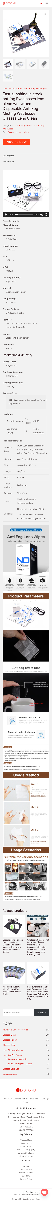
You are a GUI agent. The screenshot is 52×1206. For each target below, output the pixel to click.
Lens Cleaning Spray (13, 1050)
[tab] (26, 156)
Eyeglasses (13, 132)
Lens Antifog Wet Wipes (20, 1063)
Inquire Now (16, 142)
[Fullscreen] (46, 214)
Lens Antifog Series (12, 1055)
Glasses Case (9, 1045)
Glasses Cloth (9, 1035)
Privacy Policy (26, 1179)
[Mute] (41, 214)
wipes (26, 132)
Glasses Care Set (11, 1069)
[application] (26, 193)
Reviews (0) (8, 161)
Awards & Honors (26, 1173)
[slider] (24, 214)
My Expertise (26, 1169)
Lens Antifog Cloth (17, 1059)
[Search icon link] (41, 3)
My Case (26, 1166)
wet (21, 132)
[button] (26, 193)
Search (42, 1012)
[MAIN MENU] (46, 3)
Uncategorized (10, 1074)
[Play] (6, 214)
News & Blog (26, 1176)
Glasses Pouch (10, 1040)
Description (8, 155)
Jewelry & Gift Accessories (15, 1029)
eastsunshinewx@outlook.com (26, 1120)
